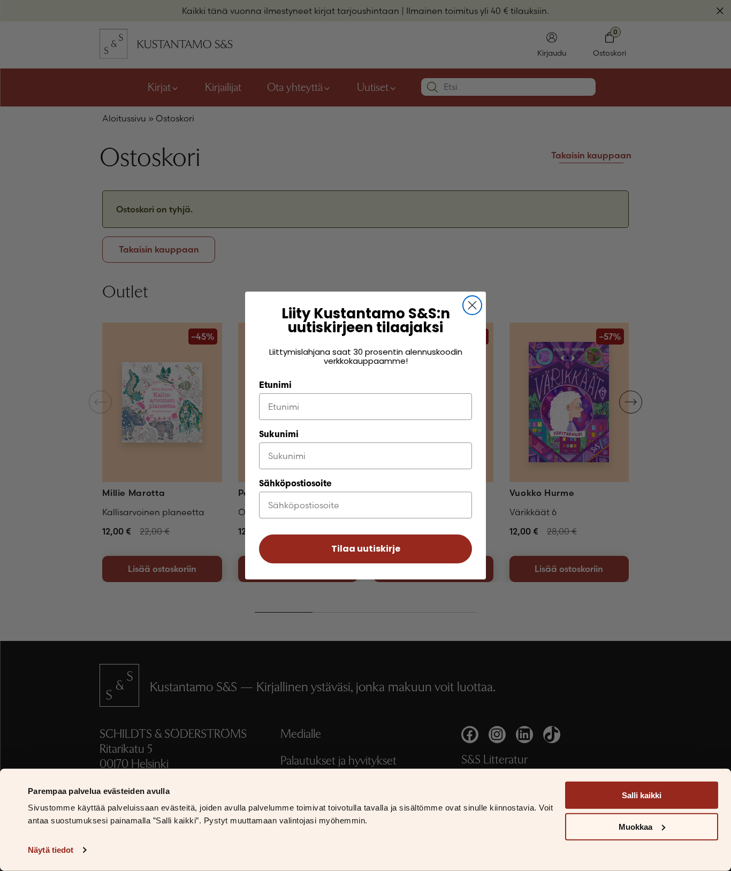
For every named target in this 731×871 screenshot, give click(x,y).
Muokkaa (635, 826)
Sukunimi (279, 435)
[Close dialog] (472, 305)
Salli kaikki (641, 795)
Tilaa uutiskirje (365, 549)
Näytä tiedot (50, 849)
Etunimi (275, 385)
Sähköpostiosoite (295, 484)
